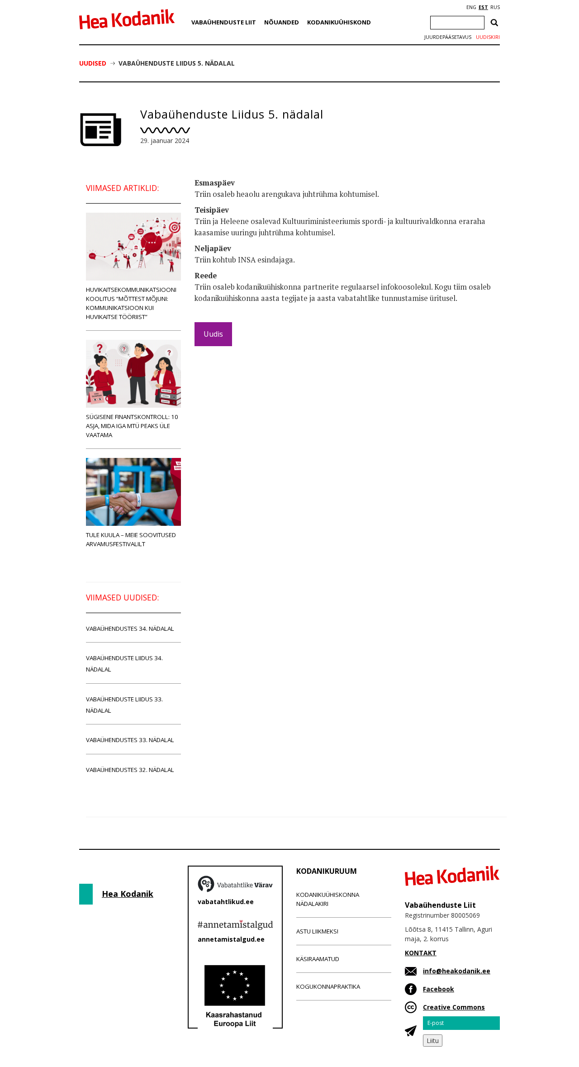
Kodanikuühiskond (339, 22)
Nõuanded (281, 22)
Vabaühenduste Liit (223, 22)
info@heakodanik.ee (456, 971)
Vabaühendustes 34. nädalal (130, 628)
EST (483, 7)
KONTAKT (421, 952)
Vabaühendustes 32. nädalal (130, 770)
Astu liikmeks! (317, 931)
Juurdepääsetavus (447, 37)
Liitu (433, 1040)
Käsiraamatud (317, 959)
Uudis (213, 334)
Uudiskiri (488, 37)
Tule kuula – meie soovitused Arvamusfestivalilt (131, 539)
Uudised (92, 63)
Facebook (438, 989)
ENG (471, 7)
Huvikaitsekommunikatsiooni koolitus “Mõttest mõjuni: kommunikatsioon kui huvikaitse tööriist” (131, 303)
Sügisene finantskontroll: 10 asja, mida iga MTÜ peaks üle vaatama (132, 426)
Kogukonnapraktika (328, 986)
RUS (495, 7)
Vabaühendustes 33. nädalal (130, 740)
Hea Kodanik (127, 893)
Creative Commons (454, 1007)
